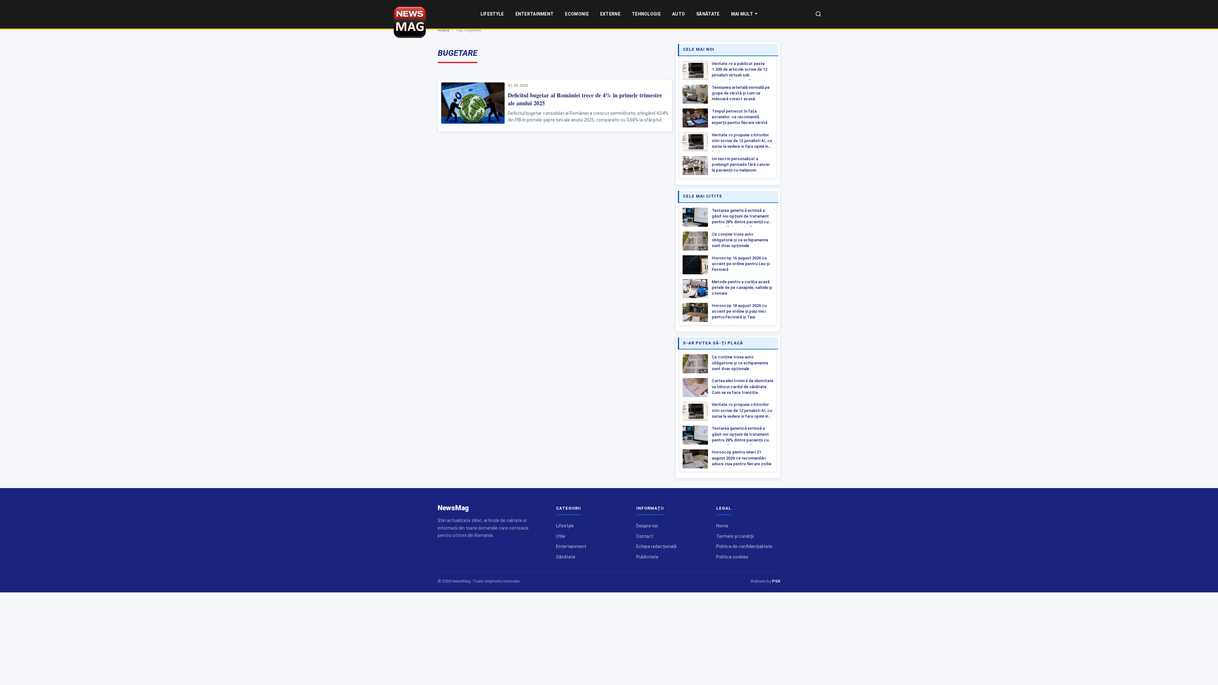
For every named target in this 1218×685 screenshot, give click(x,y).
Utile (560, 536)
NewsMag (453, 508)
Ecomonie (576, 13)
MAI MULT (742, 13)
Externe (610, 13)
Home (722, 525)
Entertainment (534, 13)
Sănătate (707, 13)
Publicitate (647, 556)
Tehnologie (646, 13)
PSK (776, 581)
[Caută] (818, 14)
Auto (678, 13)
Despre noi (647, 525)
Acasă (443, 30)
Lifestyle (492, 13)
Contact (644, 536)
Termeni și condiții (735, 536)
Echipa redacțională (656, 546)
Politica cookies (732, 556)
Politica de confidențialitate (744, 546)
